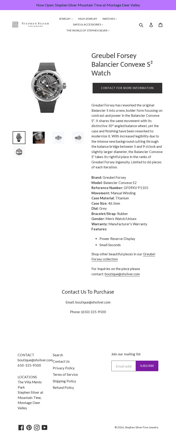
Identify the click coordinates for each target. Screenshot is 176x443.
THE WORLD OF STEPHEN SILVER (87, 30)
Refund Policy (63, 387)
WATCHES (108, 18)
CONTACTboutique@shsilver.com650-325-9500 (35, 360)
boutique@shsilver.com (92, 302)
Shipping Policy (64, 381)
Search (58, 355)
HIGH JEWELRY (87, 18)
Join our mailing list (125, 354)
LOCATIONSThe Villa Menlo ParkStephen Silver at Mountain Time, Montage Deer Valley (30, 392)
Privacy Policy (64, 368)
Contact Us (61, 361)
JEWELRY (65, 18)
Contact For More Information (127, 88)
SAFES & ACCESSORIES (87, 24)
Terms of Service (65, 374)
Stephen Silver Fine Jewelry (141, 427)
